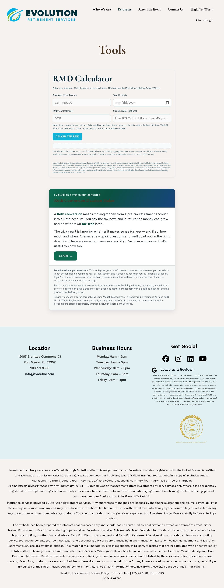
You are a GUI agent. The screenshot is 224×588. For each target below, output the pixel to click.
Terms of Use (120, 573)
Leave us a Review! (177, 370)
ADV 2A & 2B (139, 573)
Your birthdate (120, 95)
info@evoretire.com (39, 374)
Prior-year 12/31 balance (65, 95)
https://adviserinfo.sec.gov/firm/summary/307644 (51, 485)
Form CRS (157, 573)
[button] (166, 359)
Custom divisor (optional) (125, 111)
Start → (66, 256)
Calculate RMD (67, 136)
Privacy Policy (99, 573)
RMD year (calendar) (63, 111)
